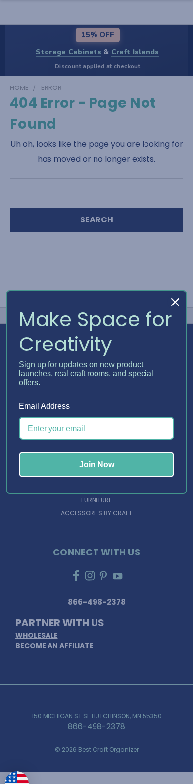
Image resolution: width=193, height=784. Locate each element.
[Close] (175, 302)
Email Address (44, 406)
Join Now (96, 464)
